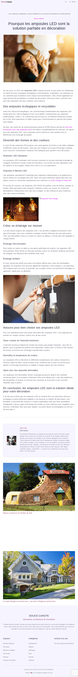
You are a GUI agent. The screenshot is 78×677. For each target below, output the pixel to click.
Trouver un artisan (9, 660)
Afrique (31, 647)
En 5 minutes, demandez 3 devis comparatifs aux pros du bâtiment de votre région (39, 13)
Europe (31, 657)
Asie (30, 653)
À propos (6, 647)
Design (36, 18)
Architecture (33, 643)
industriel (67, 180)
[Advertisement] (39, 532)
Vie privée (6, 653)
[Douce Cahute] (6, 2)
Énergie (41, 18)
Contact (5, 657)
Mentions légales (9, 650)
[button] (66, 2)
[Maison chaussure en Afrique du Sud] (39, 487)
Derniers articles (8, 643)
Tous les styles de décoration (64, 643)
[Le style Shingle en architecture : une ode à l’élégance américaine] (39, 575)
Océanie (31, 660)
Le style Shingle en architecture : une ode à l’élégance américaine (29, 601)
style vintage (56, 180)
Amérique (32, 650)
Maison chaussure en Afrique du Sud (17, 513)
